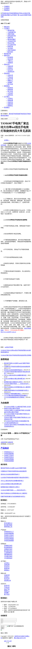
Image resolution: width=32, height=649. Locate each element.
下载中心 (10, 61)
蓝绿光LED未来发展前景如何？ (13, 370)
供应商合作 (11, 71)
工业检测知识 (8, 552)
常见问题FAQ (8, 523)
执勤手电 (10, 37)
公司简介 (10, 98)
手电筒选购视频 (9, 461)
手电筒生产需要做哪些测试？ (13, 393)
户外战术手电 (12, 41)
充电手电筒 (11, 34)
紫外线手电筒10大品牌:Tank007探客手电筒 (17, 363)
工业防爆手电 (12, 32)
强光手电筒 (27, 113)
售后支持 (10, 59)
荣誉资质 (7, 73)
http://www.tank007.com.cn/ (8, 332)
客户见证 (10, 84)
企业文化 (10, 102)
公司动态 (10, 93)
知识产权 (10, 78)
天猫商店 (7, 6)
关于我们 (7, 96)
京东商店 (7, 8)
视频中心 (10, 80)
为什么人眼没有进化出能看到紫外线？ (15, 375)
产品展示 (7, 28)
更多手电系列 (12, 50)
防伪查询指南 (8, 525)
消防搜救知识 (8, 554)
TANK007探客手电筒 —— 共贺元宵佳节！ (17, 383)
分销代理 (10, 66)
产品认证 (10, 77)
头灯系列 (10, 48)
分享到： (7, 140)
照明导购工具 (8, 526)
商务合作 (7, 64)
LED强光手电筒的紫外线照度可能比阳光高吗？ (15, 477)
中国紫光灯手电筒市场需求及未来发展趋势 (17, 366)
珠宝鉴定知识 (8, 551)
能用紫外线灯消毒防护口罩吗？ (13, 382)
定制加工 (10, 68)
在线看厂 (10, 82)
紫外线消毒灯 (12, 39)
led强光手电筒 (9, 347)
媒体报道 (10, 89)
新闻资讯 (7, 86)
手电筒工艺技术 (9, 455)
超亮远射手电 (12, 35)
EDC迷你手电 (12, 44)
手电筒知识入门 (9, 452)
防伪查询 (10, 57)
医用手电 (10, 46)
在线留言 (10, 62)
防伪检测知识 (8, 547)
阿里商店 (7, 10)
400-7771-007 (8, 641)
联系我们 (7, 107)
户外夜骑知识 (8, 558)
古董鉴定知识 (8, 549)
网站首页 (7, 26)
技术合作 (10, 69)
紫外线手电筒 (13, 113)
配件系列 (10, 52)
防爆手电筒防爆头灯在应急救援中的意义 (16, 390)
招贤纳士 (10, 105)
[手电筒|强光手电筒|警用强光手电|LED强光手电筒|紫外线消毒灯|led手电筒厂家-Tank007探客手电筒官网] (16, 16)
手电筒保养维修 (9, 459)
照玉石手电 (11, 43)
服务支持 (7, 55)
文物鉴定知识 (8, 545)
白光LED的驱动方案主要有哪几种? (14, 378)
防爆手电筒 (20, 113)
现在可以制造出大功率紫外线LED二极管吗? (17, 387)
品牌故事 (10, 100)
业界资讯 (10, 95)
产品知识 (5, 448)
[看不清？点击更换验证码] (15, 626)
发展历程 (10, 104)
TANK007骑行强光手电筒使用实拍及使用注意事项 (16, 355)
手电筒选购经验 (9, 453)
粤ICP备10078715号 (20, 638)
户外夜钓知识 (8, 556)
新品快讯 (10, 87)
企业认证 (10, 75)
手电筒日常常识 (9, 457)
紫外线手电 (11, 30)
